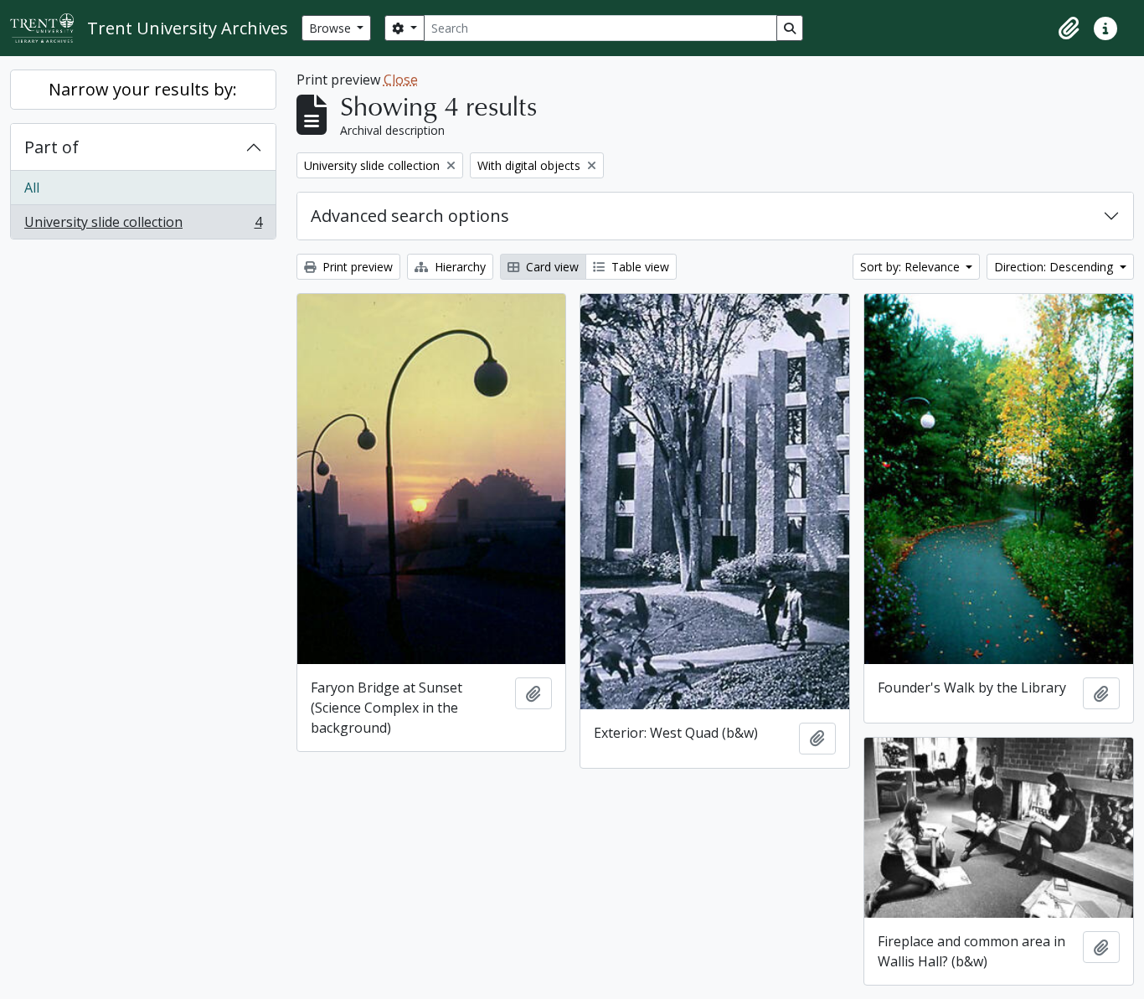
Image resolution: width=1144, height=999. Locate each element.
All (31, 187)
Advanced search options (410, 215)
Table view (638, 267)
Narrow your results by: (143, 89)
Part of (51, 147)
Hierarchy (458, 267)
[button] (1068, 28)
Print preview (356, 267)
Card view (551, 267)
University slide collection (142, 226)
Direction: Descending (1055, 267)
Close (401, 79)
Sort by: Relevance (911, 267)
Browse (331, 28)
